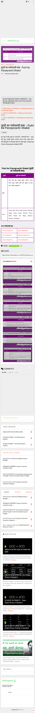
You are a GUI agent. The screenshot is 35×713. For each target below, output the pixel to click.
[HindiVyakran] (13, 41)
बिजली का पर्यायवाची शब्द (23, 235)
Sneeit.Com (21, 709)
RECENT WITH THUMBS (11, 453)
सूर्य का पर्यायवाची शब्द (23, 230)
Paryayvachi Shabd (10, 64)
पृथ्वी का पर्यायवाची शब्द (7, 240)
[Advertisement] (16, 20)
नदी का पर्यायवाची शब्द (23, 240)
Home (2, 64)
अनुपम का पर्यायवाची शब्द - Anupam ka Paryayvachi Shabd (15, 357)
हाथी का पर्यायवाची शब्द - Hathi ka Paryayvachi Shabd (13, 341)
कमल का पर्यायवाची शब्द (7, 230)
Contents (4, 132)
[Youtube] (2, 1)
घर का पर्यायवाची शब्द (7, 235)
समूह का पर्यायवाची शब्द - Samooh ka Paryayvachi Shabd (14, 293)
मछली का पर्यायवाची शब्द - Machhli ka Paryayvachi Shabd (14, 325)
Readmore (14, 560)
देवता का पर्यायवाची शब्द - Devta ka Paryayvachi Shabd (14, 277)
